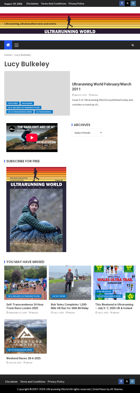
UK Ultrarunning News (20, 112)
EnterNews (99, 389)
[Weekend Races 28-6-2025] (25, 336)
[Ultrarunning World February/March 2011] (37, 93)
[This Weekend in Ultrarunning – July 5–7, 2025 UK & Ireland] (114, 283)
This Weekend (104, 291)
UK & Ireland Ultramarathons (24, 108)
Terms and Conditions (53, 3)
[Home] (8, 44)
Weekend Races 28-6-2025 (23, 358)
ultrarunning (43, 112)
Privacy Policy (76, 3)
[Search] (133, 45)
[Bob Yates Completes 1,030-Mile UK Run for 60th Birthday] (70, 283)
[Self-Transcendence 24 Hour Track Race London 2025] (25, 283)
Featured (13, 103)
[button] (16, 45)
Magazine (27, 103)
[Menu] (16, 45)
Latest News (59, 296)
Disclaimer (32, 3)
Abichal (94, 95)
